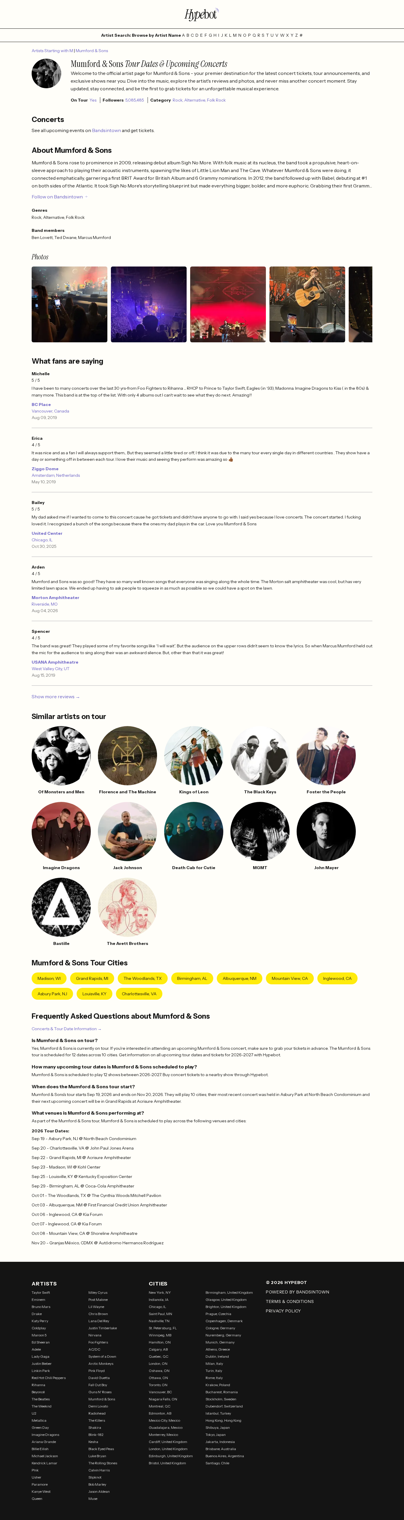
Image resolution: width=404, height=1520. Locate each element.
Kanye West (41, 1491)
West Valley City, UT (51, 668)
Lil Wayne (96, 1306)
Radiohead (97, 1413)
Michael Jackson (45, 1456)
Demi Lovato (98, 1406)
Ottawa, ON (158, 1377)
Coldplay (39, 1328)
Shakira (94, 1427)
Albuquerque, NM (239, 978)
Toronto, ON (158, 1385)
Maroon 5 (39, 1335)
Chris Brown (98, 1314)
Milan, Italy (214, 1363)
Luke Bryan (97, 1456)
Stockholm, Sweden (221, 1399)
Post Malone (98, 1299)
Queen (37, 1498)
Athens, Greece (218, 1349)
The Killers (96, 1420)
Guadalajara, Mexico (165, 1427)
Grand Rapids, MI (92, 978)
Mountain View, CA (290, 978)
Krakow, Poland (218, 1385)
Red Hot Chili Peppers (49, 1377)
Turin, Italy (214, 1370)
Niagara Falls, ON (163, 1399)
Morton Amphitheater (55, 597)
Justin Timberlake (102, 1328)
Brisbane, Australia (221, 1449)
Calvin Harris (99, 1470)
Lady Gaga (40, 1356)
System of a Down (102, 1356)
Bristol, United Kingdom (167, 1463)
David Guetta (99, 1377)
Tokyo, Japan (216, 1434)
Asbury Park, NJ (52, 993)
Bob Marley (97, 1484)
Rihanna (38, 1385)
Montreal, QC (159, 1406)
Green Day (40, 1427)
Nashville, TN (159, 1321)
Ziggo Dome (45, 468)
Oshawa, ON (159, 1370)
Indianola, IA (159, 1299)
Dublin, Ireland (217, 1356)
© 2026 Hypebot (286, 1282)
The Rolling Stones (102, 1463)
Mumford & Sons (92, 50)
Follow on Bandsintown (57, 197)
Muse (92, 1498)
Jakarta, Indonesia (220, 1441)
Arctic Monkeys (100, 1363)
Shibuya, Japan (218, 1427)
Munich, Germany (220, 1342)
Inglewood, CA (337, 978)
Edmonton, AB (160, 1413)
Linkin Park (41, 1370)
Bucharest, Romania (222, 1392)
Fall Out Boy (97, 1385)
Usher (36, 1477)
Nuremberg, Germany (223, 1335)
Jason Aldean (99, 1491)
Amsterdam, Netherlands (56, 475)
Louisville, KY (94, 993)
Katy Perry (40, 1321)
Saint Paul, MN (160, 1314)
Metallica (39, 1420)
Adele (36, 1349)
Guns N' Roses (99, 1392)
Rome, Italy (214, 1377)
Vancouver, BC (160, 1392)
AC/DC (94, 1349)
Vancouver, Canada (50, 411)
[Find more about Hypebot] (202, 14)
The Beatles (41, 1399)
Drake (37, 1314)
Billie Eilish (40, 1449)
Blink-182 (96, 1434)
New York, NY (160, 1292)
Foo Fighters (98, 1342)
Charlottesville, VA (139, 993)
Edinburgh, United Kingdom (171, 1456)
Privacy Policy (283, 1311)
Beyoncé (38, 1392)
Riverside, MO (45, 604)
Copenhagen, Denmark (224, 1321)
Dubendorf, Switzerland (224, 1406)
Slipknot (94, 1477)
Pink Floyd (96, 1370)
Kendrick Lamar (44, 1463)
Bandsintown (107, 130)
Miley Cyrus (97, 1292)
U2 (34, 1413)
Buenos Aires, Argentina (225, 1456)
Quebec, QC (158, 1356)
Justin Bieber (42, 1363)
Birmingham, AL (192, 978)
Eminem (38, 1299)
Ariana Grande (44, 1441)
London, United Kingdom (168, 1449)
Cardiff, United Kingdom (168, 1441)
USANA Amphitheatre (55, 662)
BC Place (41, 404)
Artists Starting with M (53, 50)
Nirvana (94, 1335)
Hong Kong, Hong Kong (223, 1420)
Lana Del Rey (98, 1321)
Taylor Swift (41, 1292)
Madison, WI (49, 978)
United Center (47, 533)
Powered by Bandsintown (297, 1292)
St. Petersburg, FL (163, 1328)
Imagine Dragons (45, 1434)
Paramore (40, 1484)
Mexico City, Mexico (164, 1420)
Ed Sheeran (41, 1342)
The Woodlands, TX (143, 978)
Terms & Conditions (290, 1301)
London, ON (158, 1363)
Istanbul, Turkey (218, 1413)
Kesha (93, 1441)
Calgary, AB (158, 1349)
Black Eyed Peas (101, 1449)
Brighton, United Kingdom (226, 1306)
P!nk (35, 1470)
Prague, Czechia (218, 1314)
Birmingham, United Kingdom (229, 1292)
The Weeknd (41, 1406)
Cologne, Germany (220, 1328)
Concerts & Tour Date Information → (67, 1028)
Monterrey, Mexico (163, 1434)
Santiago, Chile (217, 1463)
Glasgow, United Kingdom (226, 1299)
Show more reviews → (56, 696)
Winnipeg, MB (160, 1335)
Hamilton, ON (160, 1342)
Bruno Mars (41, 1306)
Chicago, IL (42, 539)
